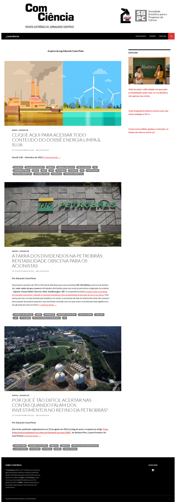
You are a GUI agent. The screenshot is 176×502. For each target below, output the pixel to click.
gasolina (99, 314)
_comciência (12, 36)
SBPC (21, 482)
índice (15, 130)
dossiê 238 (18, 167)
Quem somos (141, 36)
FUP (95, 167)
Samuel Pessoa (70, 449)
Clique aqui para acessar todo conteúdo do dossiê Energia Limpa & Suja (56, 140)
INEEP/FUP (65, 446)
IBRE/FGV (54, 446)
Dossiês (152, 36)
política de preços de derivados (47, 318)
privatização (92, 170)
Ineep (44, 170)
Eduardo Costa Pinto (35, 167)
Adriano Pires (20, 446)
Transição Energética (74, 174)
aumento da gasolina (23, 314)
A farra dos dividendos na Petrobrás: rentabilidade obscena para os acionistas (57, 261)
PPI (82, 170)
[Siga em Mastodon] (153, 470)
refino (58, 449)
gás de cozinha (85, 314)
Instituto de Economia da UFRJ (85, 446)
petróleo (73, 170)
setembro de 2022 (42, 174)
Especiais (162, 36)
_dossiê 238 (23, 130)
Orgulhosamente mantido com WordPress (21, 499)
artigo (15, 251)
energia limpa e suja (66, 167)
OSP (51, 170)
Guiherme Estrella (21, 170)
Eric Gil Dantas (84, 167)
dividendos (49, 314)
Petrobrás (61, 170)
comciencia (43, 150)
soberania (56, 174)
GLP (15, 318)
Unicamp (30, 477)
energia (51, 167)
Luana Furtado (20, 449)
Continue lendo (52, 157)
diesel (38, 314)
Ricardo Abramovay (22, 174)
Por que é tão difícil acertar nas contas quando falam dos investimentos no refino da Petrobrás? (60, 405)
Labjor (22, 477)
